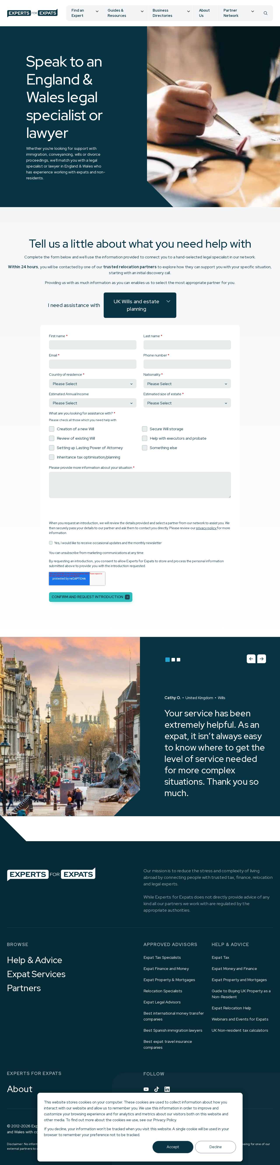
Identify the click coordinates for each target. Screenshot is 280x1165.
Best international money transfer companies (174, 1016)
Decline (215, 1146)
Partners (24, 988)
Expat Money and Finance (234, 968)
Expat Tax (220, 957)
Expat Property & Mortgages (169, 979)
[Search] (265, 13)
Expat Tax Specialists (162, 957)
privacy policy (206, 528)
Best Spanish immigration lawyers (173, 1030)
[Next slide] (261, 658)
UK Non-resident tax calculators (240, 1030)
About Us (204, 13)
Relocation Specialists (163, 990)
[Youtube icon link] (146, 1089)
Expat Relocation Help (231, 1007)
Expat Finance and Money (166, 968)
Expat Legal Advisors (162, 1002)
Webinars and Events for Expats (240, 1019)
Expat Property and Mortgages (239, 979)
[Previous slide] (251, 658)
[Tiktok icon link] (156, 1089)
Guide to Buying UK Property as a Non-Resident (241, 993)
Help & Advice (34, 960)
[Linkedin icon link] (167, 1089)
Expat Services (36, 974)
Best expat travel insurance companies (168, 1044)
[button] (167, 659)
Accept (173, 1146)
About (19, 1089)
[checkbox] (140, 443)
